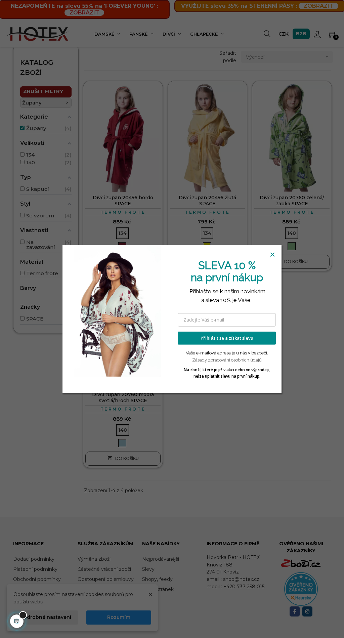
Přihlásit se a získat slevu (227, 338)
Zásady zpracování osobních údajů (227, 360)
